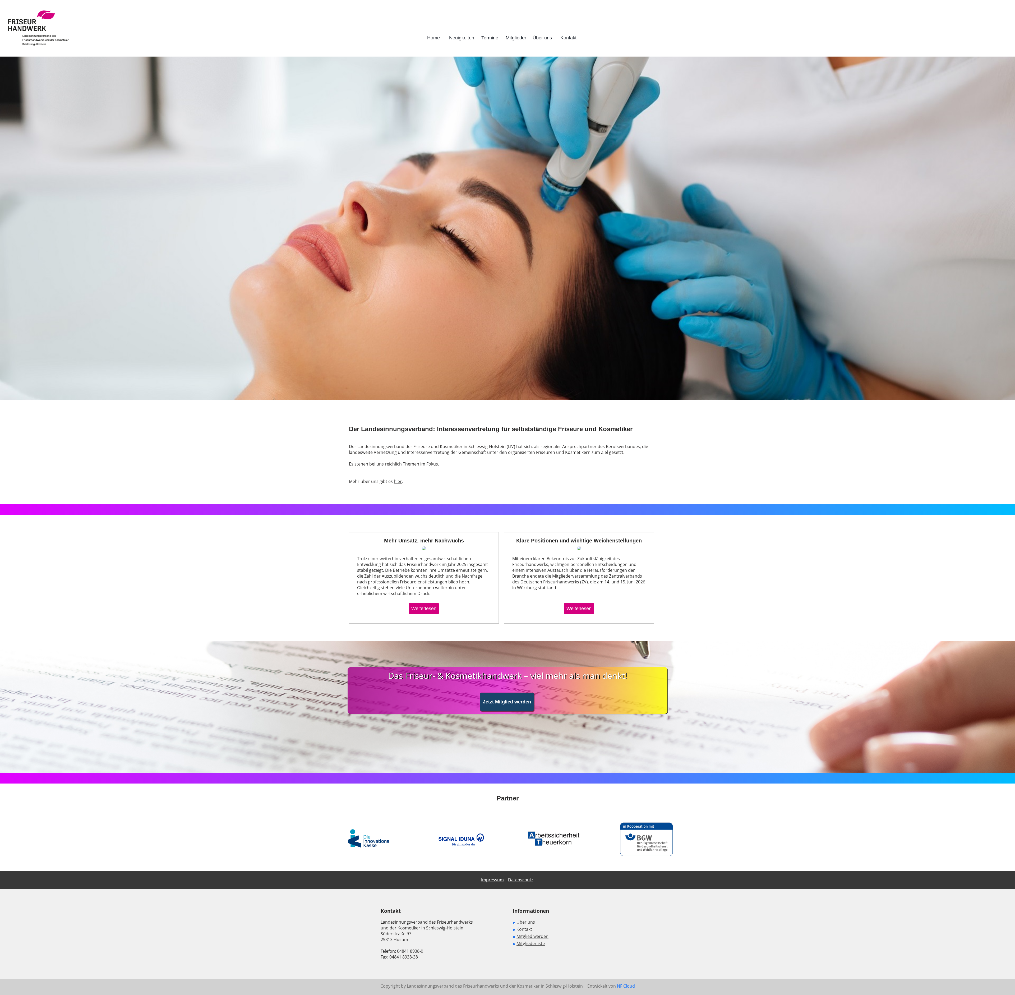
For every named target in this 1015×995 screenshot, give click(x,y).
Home (433, 37)
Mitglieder (516, 37)
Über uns (542, 37)
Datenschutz (520, 880)
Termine (489, 37)
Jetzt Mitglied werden (507, 701)
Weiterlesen (423, 608)
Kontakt (568, 37)
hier (398, 481)
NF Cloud (626, 986)
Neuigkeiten (461, 37)
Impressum (492, 880)
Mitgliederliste (530, 943)
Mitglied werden (532, 936)
